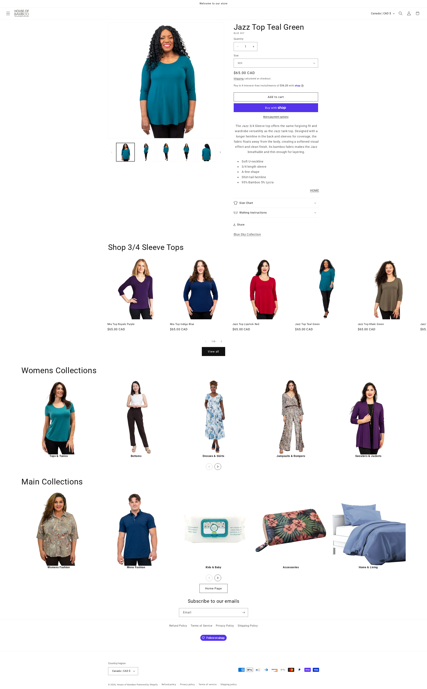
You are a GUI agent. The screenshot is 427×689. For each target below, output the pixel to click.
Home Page (213, 588)
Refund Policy (178, 625)
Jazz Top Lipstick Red (246, 324)
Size (236, 55)
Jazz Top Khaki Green (371, 324)
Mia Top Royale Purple (121, 324)
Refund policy (169, 684)
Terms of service (208, 684)
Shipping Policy (248, 625)
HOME (314, 190)
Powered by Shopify (147, 684)
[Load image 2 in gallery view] (146, 152)
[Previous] (209, 466)
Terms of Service (201, 625)
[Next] (218, 466)
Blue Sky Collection (247, 234)
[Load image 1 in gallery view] (125, 152)
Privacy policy (187, 684)
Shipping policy (229, 684)
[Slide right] (220, 152)
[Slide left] (111, 152)
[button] (8, 13)
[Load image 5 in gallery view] (206, 152)
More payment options (276, 116)
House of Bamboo (126, 684)
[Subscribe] (243, 612)
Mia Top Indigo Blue (182, 324)
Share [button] (240, 224)
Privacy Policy (225, 625)
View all (213, 351)
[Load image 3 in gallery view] (166, 152)
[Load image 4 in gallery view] (186, 152)
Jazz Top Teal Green (307, 324)
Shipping (239, 78)
